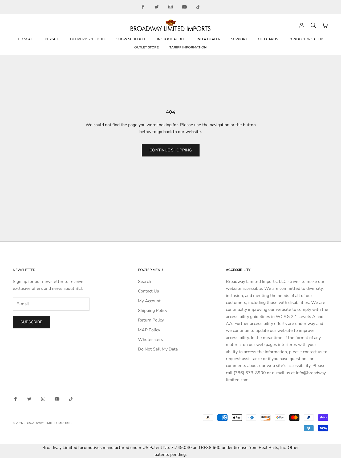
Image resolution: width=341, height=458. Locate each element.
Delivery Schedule (88, 39)
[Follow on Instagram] (170, 7)
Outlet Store (146, 47)
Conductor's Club (306, 39)
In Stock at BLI (170, 39)
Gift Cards (268, 39)
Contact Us (148, 291)
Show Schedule (131, 39)
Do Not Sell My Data (158, 349)
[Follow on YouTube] (184, 7)
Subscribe (31, 322)
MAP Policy (149, 330)
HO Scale (26, 39)
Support (239, 39)
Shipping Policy (152, 310)
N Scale (52, 39)
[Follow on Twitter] (156, 7)
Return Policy (151, 320)
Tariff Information (188, 47)
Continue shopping (170, 150)
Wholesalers (150, 340)
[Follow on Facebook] (142, 7)
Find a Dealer (207, 39)
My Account (149, 301)
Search (144, 281)
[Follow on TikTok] (198, 7)
